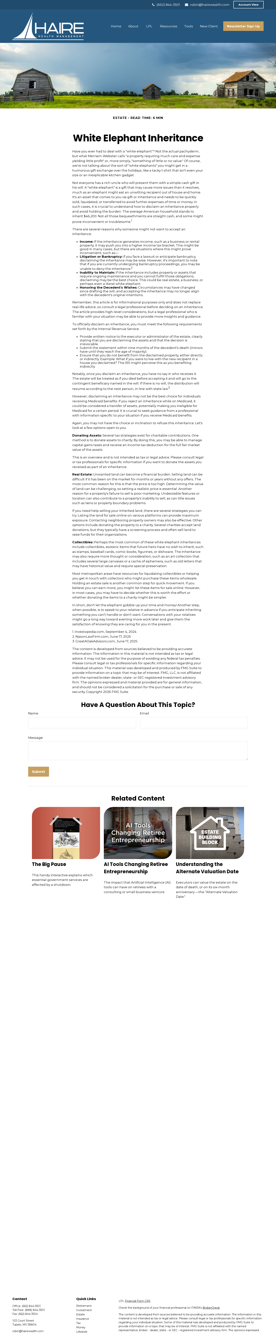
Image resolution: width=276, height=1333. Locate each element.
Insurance (82, 1318)
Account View (248, 4)
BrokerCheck (211, 1307)
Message (35, 738)
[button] (116, 26)
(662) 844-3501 (168, 5)
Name (33, 713)
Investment (84, 1310)
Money (80, 1327)
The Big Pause (49, 864)
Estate (80, 1314)
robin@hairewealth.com (210, 5)
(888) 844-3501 (35, 1310)
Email (144, 713)
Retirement (84, 1306)
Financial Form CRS (137, 1301)
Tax (78, 1323)
